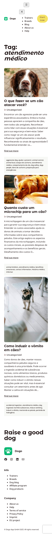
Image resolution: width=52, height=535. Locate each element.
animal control (37, 160)
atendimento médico (27, 267)
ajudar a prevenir (24, 160)
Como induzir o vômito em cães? (23, 348)
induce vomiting (36, 408)
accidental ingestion (14, 405)
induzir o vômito (12, 410)
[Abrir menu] (26, 5)
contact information (23, 269)
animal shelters (12, 267)
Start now (42, 18)
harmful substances (21, 408)
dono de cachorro (18, 167)
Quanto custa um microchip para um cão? (25, 210)
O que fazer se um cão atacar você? (23, 103)
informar (9, 272)
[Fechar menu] (22, 12)
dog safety (35, 165)
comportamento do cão (21, 165)
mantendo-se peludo (27, 410)
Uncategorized (14, 109)
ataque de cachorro (23, 162)
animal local (10, 162)
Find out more (11, 150)
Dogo (13, 18)
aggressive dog (12, 160)
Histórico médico (38, 269)
